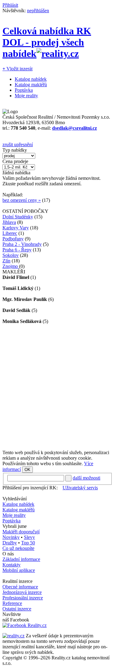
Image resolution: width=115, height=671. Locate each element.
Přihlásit (10, 5)
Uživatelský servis (80, 487)
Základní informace (21, 559)
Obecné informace (20, 586)
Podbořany (13, 238)
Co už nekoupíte (18, 548)
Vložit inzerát (17, 68)
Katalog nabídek (31, 79)
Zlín (6, 260)
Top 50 (28, 542)
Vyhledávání (14, 498)
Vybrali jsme (14, 526)
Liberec (9, 233)
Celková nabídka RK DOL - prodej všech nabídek (46, 42)
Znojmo (10, 266)
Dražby (9, 542)
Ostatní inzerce (16, 608)
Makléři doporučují (21, 531)
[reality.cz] (13, 635)
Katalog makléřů (31, 84)
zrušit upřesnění (17, 144)
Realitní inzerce (17, 581)
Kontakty (11, 564)
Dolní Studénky (17, 216)
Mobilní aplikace (18, 570)
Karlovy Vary (15, 227)
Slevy (29, 537)
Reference (12, 603)
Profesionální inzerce (22, 597)
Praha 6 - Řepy (17, 249)
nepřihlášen (38, 10)
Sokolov (10, 255)
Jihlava (9, 222)
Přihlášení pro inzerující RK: (30, 487)
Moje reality (26, 95)
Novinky (11, 537)
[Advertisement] (57, 387)
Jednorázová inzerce (22, 592)
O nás (8, 553)
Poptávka (24, 90)
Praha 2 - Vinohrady (22, 244)
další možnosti (86, 477)
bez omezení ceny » (21, 200)
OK (27, 469)
